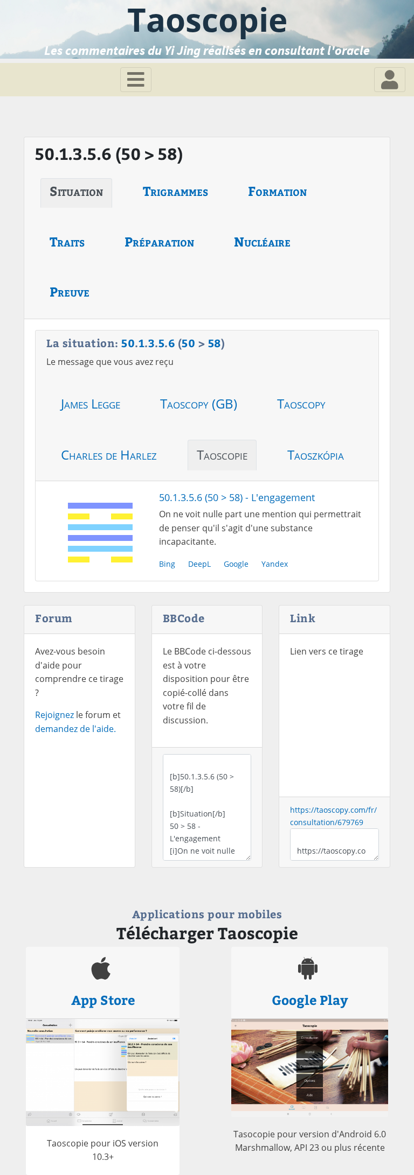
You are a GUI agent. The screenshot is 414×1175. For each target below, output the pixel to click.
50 (128, 342)
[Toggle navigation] (135, 79)
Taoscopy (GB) (198, 403)
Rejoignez (54, 715)
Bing (167, 564)
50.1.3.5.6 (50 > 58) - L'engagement (237, 497)
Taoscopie (222, 454)
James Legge (90, 403)
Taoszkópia (315, 454)
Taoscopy (301, 403)
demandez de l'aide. (75, 729)
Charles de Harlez (109, 454)
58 (214, 342)
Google (236, 564)
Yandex (274, 564)
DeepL (199, 564)
